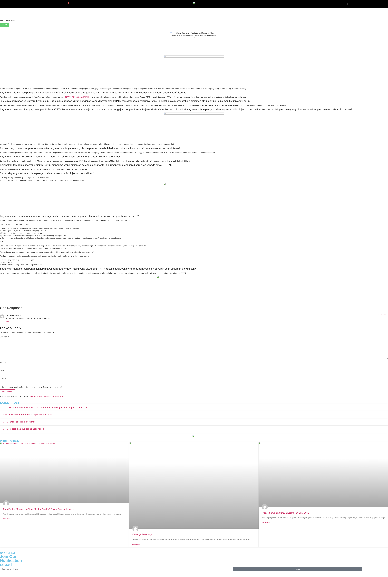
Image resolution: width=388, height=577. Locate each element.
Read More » (7, 519)
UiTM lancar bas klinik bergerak (19, 421)
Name (3, 362)
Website (3, 379)
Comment (4, 337)
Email (2, 370)
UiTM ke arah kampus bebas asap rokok (23, 429)
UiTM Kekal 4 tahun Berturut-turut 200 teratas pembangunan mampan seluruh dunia (46, 407)
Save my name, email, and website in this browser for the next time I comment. (32, 387)
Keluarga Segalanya (142, 534)
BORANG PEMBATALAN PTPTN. (77, 97)
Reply (7, 321)
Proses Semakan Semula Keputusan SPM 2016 (285, 513)
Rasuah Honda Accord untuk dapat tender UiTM (27, 414)
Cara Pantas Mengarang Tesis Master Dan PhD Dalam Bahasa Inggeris (38, 509)
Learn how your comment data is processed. (47, 396)
